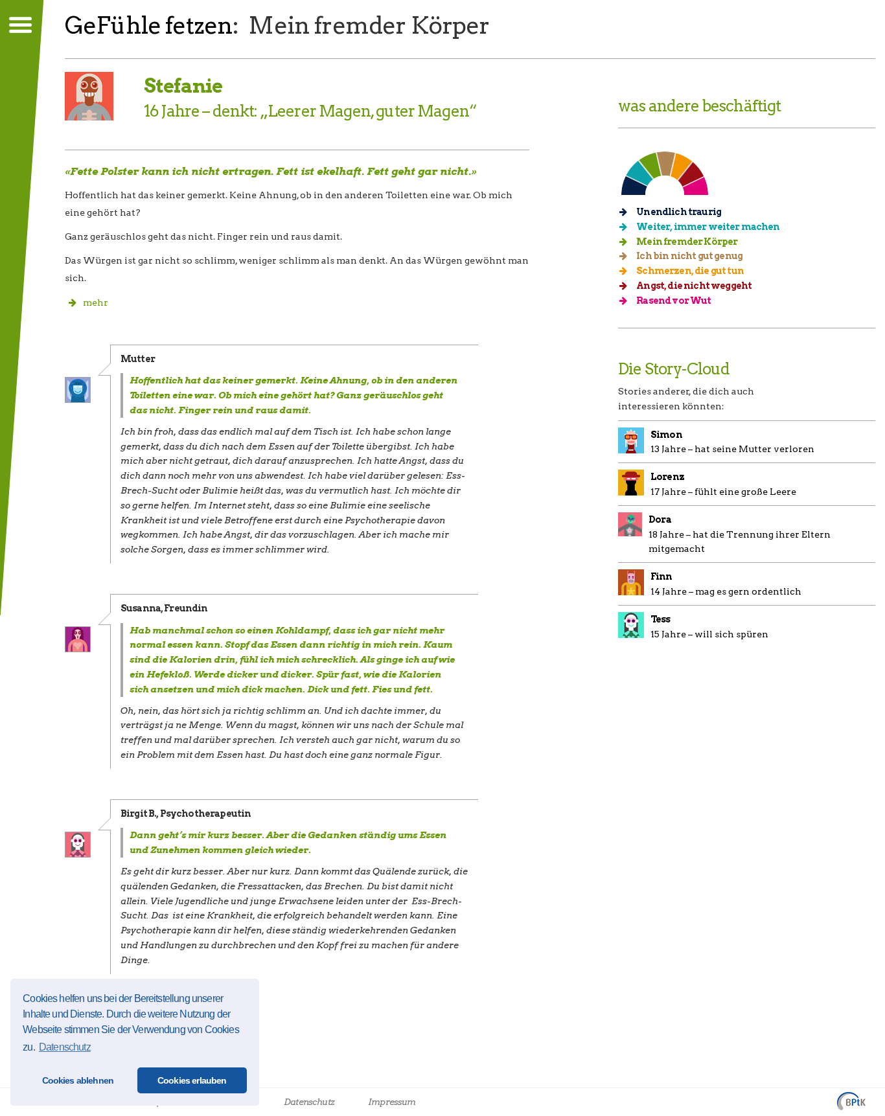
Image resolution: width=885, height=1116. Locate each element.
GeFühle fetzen (149, 25)
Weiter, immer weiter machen (707, 227)
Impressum (391, 1102)
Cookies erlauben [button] (192, 1080)
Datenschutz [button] (65, 1047)
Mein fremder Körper (686, 241)
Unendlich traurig (678, 212)
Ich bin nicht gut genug (688, 256)
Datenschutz (309, 1102)
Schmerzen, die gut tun (689, 271)
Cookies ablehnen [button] (78, 1080)
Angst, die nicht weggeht (693, 285)
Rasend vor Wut (673, 300)
